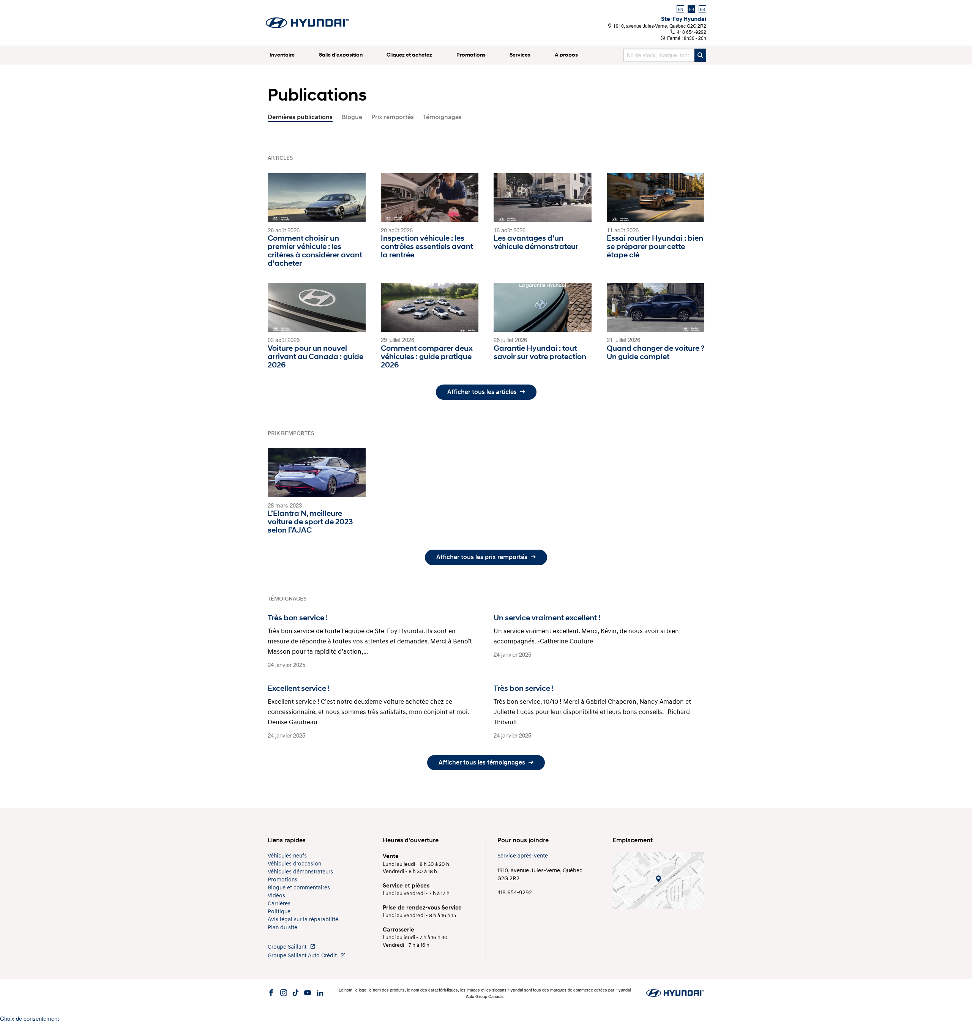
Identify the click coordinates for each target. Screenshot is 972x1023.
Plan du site (282, 927)
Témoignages (442, 117)
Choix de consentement (29, 1018)
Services (520, 55)
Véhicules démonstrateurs (300, 871)
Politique (279, 911)
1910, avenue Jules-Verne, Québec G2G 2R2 (659, 25)
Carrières (279, 903)
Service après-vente (522, 855)
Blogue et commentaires (299, 887)
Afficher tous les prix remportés (482, 557)
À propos (566, 55)
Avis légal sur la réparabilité (303, 919)
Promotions (471, 55)
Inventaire (282, 55)
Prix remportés (392, 117)
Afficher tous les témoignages (483, 762)
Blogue (352, 117)
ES (702, 9)
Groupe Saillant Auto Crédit (303, 955)
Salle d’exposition (341, 55)
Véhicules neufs (287, 855)
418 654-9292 (691, 31)
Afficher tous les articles (482, 392)
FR (691, 9)
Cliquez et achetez (409, 55)
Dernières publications (300, 117)
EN (680, 9)
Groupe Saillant (288, 946)
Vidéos (276, 895)
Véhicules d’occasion (294, 863)
